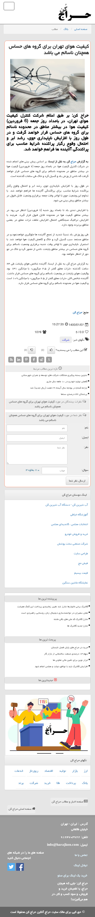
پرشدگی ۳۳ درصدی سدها (74, 394)
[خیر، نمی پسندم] (32, 350)
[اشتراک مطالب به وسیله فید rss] (11, 360)
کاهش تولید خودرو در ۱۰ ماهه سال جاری (67, 381)
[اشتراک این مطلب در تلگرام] (41, 360)
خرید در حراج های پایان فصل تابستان (69, 647)
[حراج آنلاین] (75, 6)
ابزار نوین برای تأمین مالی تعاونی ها (70, 660)
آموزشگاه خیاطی (79, 514)
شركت (65, 340)
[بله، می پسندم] (51, 350)
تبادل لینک (80, 865)
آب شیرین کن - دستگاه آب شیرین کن (67, 505)
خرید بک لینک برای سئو (72, 875)
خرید (47, 783)
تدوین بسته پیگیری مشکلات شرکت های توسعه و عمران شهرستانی (54, 375)
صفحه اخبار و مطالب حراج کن (68, 801)
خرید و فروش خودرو (76, 534)
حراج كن (77, 312)
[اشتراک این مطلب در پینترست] (26, 360)
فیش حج (83, 563)
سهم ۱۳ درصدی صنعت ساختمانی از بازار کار (66, 653)
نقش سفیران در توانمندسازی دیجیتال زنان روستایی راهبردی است (54, 612)
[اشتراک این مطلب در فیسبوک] (33, 360)
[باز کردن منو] (9, 6)
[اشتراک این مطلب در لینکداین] (18, 360)
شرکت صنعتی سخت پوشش (72, 543)
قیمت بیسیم (81, 573)
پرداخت (71, 783)
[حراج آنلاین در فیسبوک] (19, 867)
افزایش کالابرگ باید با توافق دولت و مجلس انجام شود (61, 666)
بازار (75, 771)
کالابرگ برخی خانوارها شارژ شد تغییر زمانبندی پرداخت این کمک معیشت (52, 606)
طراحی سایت (81, 553)
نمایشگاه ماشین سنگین (75, 582)
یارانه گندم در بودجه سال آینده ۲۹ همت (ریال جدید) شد (58, 387)
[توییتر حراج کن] (11, 867)
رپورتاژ (33, 771)
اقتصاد (48, 771)
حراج (73, 161)
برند (21, 783)
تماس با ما (81, 855)
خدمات (19, 771)
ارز (86, 771)
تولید (62, 771)
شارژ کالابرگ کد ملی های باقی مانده (71, 619)
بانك (85, 783)
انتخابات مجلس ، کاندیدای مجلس (69, 524)
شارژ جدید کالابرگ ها (77, 625)
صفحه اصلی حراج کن (20, 809)
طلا (58, 783)
